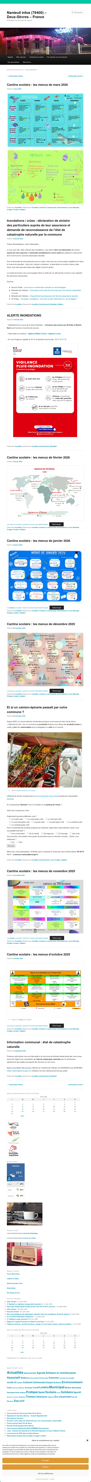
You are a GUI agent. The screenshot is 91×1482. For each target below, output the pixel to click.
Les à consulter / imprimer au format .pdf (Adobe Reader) (27, 938)
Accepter (45, 1460)
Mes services (21, 57)
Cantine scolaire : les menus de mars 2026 (37, 84)
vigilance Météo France (37, 333)
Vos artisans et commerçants (57, 57)
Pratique (10, 209)
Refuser (45, 1467)
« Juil (21, 1116)
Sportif (77, 1392)
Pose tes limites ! (13, 1311)
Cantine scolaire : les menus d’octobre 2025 (38, 954)
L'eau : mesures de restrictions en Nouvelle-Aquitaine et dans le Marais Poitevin (36, 1431)
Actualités (18, 207)
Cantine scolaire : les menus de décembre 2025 (41, 624)
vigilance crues (54, 333)
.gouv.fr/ (27, 1070)
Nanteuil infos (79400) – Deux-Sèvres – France (27, 14)
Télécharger (56, 524)
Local (70, 207)
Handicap (15, 1388)
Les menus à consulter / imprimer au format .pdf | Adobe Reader (27, 524)
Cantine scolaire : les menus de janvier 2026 (38, 540)
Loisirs (44, 1387)
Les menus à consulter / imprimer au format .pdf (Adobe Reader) (27, 691)
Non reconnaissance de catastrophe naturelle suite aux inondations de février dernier (38, 1314)
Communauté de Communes (46, 796)
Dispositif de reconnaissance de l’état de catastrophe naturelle (54, 296)
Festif (9, 1387)
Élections (10, 1401)
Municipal (76, 207)
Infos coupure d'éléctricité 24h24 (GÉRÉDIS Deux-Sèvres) (28, 1428)
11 (22, 1106)
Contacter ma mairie (36, 57)
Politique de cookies (42, 1479)
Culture (20, 1382)
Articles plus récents (76, 76)
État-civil (19, 1400)
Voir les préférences (45, 1473)
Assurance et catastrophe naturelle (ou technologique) (45, 287)
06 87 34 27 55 (60, 339)
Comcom (54, 1377)
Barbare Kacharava (22, 790)
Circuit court (43, 1378)
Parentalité (11, 1392)
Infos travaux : (12, 1301)
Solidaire (22, 209)
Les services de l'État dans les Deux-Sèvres (23, 1433)
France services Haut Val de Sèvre (19, 1423)
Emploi (49, 1382)
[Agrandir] (81, 96)
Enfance (57, 1382)
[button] (87, 1440)
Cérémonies (39, 1382)
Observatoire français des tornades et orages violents (26, 1436)
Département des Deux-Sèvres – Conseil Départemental (27, 1416)
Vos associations (13, 62)
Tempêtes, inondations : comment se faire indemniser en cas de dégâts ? (49, 299)
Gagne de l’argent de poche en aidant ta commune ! (26, 1321)
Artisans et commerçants (48, 207)
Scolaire (16, 209)
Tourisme (15, 1397)
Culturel (27, 1382)
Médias (68, 1387)
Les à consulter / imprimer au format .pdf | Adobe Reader (27, 608)
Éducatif (74, 1397)
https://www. (12, 1070)
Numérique (76, 1387)
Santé (41, 1392)
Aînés (24, 1377)
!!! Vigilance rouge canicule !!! (18, 1319)
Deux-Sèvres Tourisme (15, 1418)
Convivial (62, 1378)
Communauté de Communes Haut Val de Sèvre (24, 1413)
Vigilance (51, 1397)
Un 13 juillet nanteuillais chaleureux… (21, 1316)
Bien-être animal (33, 1378)
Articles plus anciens (15, 76)
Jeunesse (28, 1387)
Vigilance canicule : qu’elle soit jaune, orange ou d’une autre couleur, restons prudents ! (39, 1324)
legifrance (20, 1070)
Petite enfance (20, 1392)
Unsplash (32, 790)
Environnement (62, 207)
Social (58, 1392)
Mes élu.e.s (27, 62)
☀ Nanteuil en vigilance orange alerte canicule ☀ (25, 1304)
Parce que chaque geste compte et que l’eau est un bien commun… (32, 1306)
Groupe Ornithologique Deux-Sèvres (20, 1425)
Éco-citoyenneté (62, 1396)
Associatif (13, 1377)
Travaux (31, 1396)
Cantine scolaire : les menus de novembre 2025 (41, 871)
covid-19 (11, 1382)
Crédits (52, 1479)
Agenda (10, 57)
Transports (22, 1397)
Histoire (21, 1388)
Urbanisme (41, 1396)
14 (54, 1106)
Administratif (30, 1372)
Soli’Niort (10, 799)
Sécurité (9, 1397)
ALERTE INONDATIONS (24, 315)
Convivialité (70, 1378)
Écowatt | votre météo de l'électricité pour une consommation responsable (34, 1421)
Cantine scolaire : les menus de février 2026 (38, 457)
